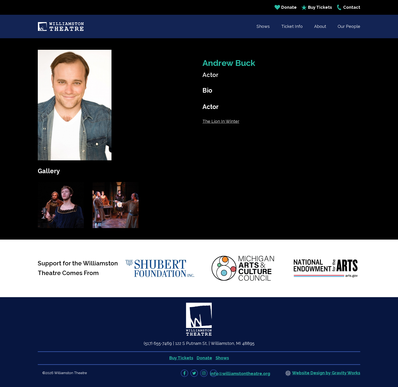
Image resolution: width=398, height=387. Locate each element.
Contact (351, 7)
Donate (289, 7)
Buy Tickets (320, 7)
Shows (263, 26)
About (320, 26)
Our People (349, 26)
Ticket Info (292, 26)
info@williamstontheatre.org (240, 373)
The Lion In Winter (220, 121)
